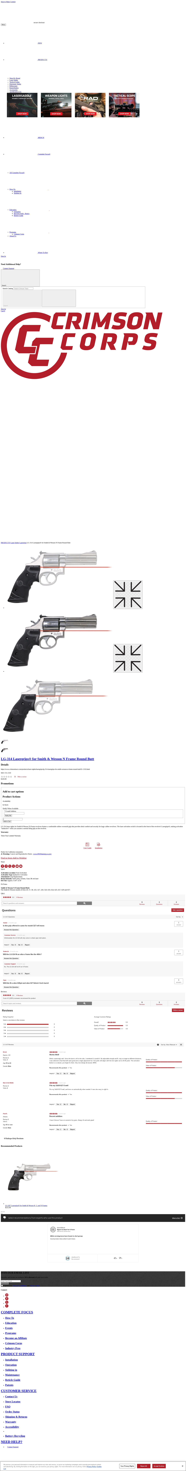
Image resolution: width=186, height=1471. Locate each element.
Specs (3, 869)
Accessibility (12, 1426)
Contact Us (11, 1396)
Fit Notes (4, 884)
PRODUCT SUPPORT (18, 1354)
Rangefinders (14, 88)
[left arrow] (2, 1211)
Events (9, 1328)
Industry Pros (12, 1348)
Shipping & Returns (16, 1416)
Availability (6, 801)
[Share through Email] (19, 867)
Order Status (12, 1411)
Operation (17, 212)
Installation (98, 848)
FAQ (7, 1406)
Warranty (10, 1421)
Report (27, 945)
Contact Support (8, 268)
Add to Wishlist (19, 858)
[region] (93, 1466)
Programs (12, 232)
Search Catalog (8, 288)
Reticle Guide (18, 215)
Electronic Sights (15, 84)
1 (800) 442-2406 (73, 1454)
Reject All (143, 1466)
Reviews (4, 992)
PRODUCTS (5, 543)
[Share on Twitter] (12, 867)
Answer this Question (11, 930)
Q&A (3, 893)
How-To (12, 189)
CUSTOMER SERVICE (18, 1391)
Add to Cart (7, 821)
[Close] (182, 1466)
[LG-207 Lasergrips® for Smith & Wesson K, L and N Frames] (32, 1204)
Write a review (22, 776)
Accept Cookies (159, 1466)
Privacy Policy (35, 1286)
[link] (9, 777)
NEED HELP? (11, 1442)
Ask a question (178, 910)
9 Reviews (20, 898)
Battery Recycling (15, 1435)
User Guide (87, 848)
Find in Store (7, 858)
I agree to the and (21, 1286)
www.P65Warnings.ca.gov (42, 854)
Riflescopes (13, 86)
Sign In (3, 256)
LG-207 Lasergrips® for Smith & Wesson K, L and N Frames (26, 1206)
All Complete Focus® (16, 173)
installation (17, 191)
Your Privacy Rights (127, 1466)
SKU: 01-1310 (6, 773)
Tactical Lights (14, 82)
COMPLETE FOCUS (17, 1312)
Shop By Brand (14, 78)
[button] (178, 923)
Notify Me (8, 815)
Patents (9, 1385)
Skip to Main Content (8, 2)
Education (13, 210)
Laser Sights (13, 80)
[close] (59, 298)
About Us (12, 236)
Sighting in (11, 1369)
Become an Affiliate (16, 1338)
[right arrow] (4, 1211)
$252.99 (8, 1207)
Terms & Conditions (19, 1286)
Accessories (13, 90)
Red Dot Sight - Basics (21, 214)
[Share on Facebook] (4, 867)
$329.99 (3, 779)
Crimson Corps (19, 234)
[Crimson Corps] (73, 427)
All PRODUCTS (15, 92)
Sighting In (17, 193)
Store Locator (13, 1401)
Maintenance (12, 1374)
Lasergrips (22, 543)
